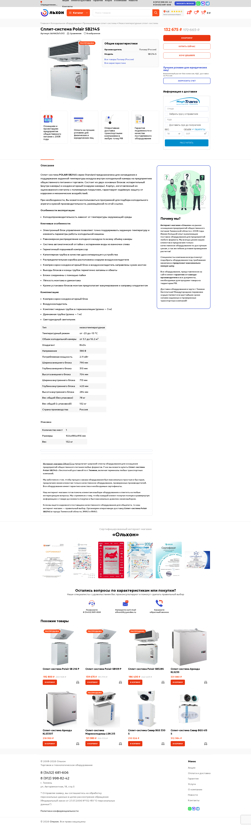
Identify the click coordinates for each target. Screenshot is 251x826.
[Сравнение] (77, 682)
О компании (195, 789)
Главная (45, 23)
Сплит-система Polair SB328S (146, 668)
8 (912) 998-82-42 (162, 2)
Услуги (192, 784)
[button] (50, 682)
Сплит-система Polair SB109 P (103, 668)
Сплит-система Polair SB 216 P (61, 668)
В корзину (186, 38)
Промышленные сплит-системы (100, 23)
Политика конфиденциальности (60, 810)
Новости (193, 794)
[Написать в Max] (203, 3)
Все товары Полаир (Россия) (119, 59)
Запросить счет (187, 81)
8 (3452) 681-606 (162, 4)
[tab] (47, 164)
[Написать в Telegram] (208, 3)
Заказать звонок (185, 3)
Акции (191, 767)
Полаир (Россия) (147, 49)
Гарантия (193, 778)
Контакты (193, 800)
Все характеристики (115, 63)
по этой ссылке (114, 203)
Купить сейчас (187, 46)
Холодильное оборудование (66, 23)
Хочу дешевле (187, 55)
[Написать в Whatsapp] (198, 3)
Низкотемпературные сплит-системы (138, 23)
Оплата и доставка (199, 773)
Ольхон (54, 821)
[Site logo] (52, 12)
